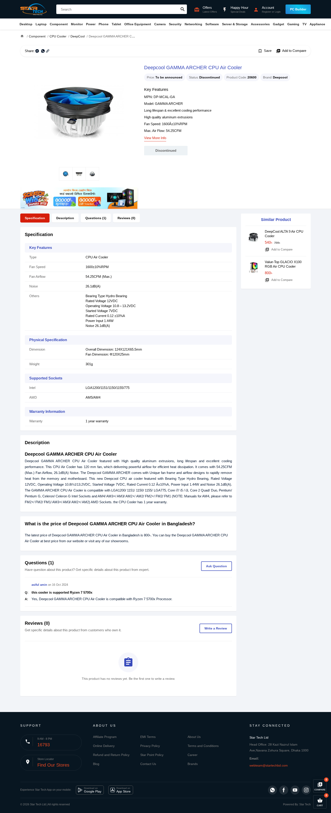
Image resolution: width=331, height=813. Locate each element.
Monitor (77, 24)
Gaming (293, 24)
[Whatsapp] (272, 790)
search (182, 9)
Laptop (41, 24)
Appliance (317, 24)
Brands (193, 764)
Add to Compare (291, 51)
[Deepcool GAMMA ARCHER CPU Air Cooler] (78, 111)
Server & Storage (235, 24)
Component (59, 24)
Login (278, 11)
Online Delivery (104, 746)
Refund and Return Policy (111, 755)
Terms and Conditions (203, 746)
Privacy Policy (150, 746)
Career (192, 755)
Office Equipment (137, 24)
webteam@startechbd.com (268, 765)
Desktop (26, 24)
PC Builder (298, 9)
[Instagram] (306, 790)
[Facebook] (283, 790)
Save (265, 51)
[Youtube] (294, 790)
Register (266, 11)
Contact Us (148, 764)
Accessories (260, 24)
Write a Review (215, 628)
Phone (104, 24)
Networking (193, 24)
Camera (160, 24)
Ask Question (216, 566)
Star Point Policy (151, 755)
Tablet (116, 24)
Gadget (278, 24)
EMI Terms (148, 737)
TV (304, 24)
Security (175, 24)
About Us (194, 737)
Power (90, 24)
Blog (96, 764)
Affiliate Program (105, 737)
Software (212, 24)
